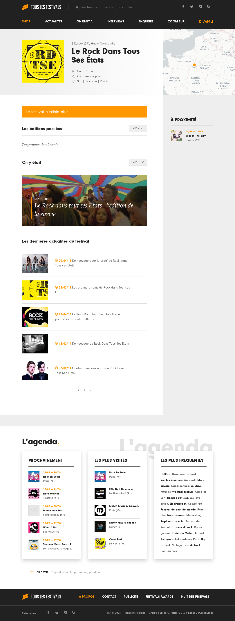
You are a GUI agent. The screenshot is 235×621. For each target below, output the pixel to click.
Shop (26, 21)
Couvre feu (195, 503)
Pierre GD (176, 612)
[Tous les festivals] (41, 9)
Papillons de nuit (172, 521)
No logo (177, 545)
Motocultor (193, 515)
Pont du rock (169, 550)
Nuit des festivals (195, 596)
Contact (109, 596)
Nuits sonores (176, 515)
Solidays (196, 485)
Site (79, 81)
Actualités (53, 21)
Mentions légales (134, 612)
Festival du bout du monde (178, 509)
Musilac (166, 491)
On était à (85, 21)
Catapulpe (205, 612)
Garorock (190, 479)
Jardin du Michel (182, 533)
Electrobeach (178, 503)
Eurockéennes (180, 485)
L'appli (206, 21)
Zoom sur (176, 21)
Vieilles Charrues (171, 479)
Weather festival (183, 491)
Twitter (105, 81)
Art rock (200, 533)
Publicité (131, 596)
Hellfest (166, 474)
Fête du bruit (192, 545)
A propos (86, 596)
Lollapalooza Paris (187, 539)
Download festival (184, 474)
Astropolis (167, 539)
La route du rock (182, 527)
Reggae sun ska (177, 497)
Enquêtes (146, 21)
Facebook (91, 81)
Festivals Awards (159, 596)
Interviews (115, 21)
